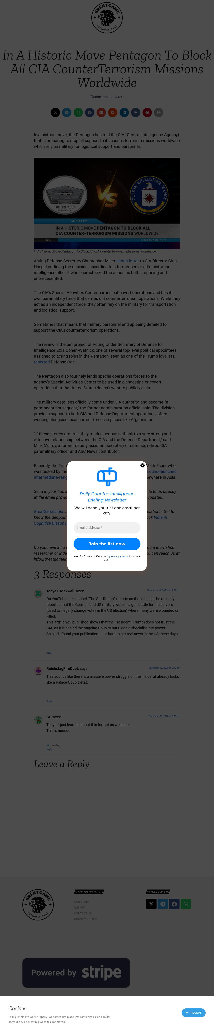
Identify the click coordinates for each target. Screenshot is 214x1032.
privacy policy (118, 556)
